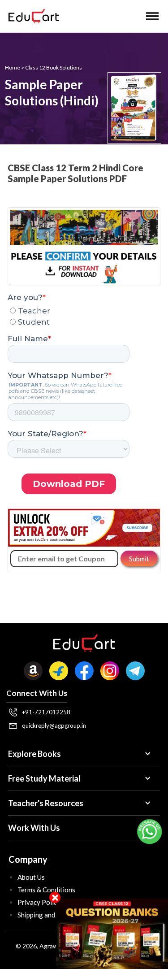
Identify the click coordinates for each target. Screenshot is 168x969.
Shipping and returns (47, 915)
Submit (139, 559)
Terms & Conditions (46, 890)
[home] (31, 16)
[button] (152, 16)
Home (12, 67)
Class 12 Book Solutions (53, 67)
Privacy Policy (38, 902)
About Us (31, 877)
